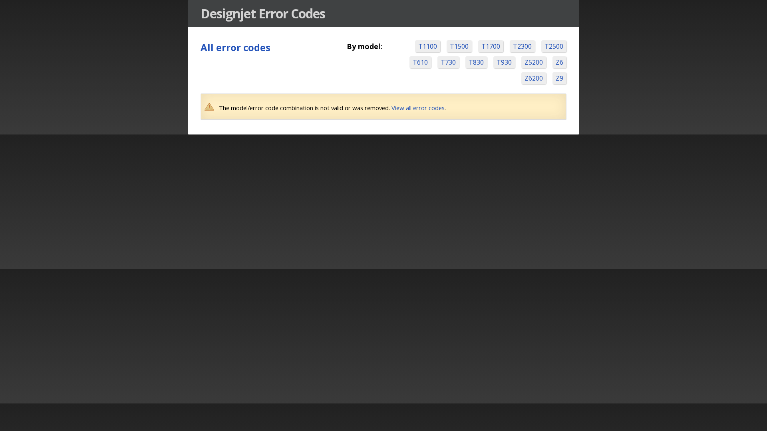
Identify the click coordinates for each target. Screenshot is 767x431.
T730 (448, 62)
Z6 (559, 62)
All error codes (235, 47)
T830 (476, 62)
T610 (420, 62)
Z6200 (534, 78)
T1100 (427, 46)
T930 (504, 62)
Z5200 (534, 62)
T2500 (553, 46)
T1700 (490, 46)
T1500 (459, 46)
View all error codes (418, 108)
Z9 (559, 78)
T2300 (522, 46)
